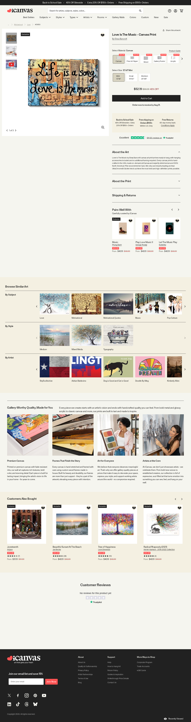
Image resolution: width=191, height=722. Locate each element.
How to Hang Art (114, 666)
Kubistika (162, 245)
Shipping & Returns (124, 195)
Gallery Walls (118, 17)
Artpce (10, 549)
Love (29, 24)
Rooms (100, 17)
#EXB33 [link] (37, 24)
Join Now (51, 681)
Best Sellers (28, 17)
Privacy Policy (83, 670)
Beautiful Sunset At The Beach (67, 546)
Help (109, 662)
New (156, 17)
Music (115, 242)
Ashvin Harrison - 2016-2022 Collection (159, 549)
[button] (118, 59)
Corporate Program (144, 662)
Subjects (43, 17)
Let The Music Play (168, 242)
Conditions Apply (167, 125)
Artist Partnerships (85, 674)
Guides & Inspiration (115, 674)
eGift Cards (141, 670)
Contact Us (111, 682)
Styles (59, 17)
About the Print (121, 181)
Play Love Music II (144, 242)
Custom (145, 17)
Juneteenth (12, 546)
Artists (86, 17)
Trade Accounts (143, 666)
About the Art (120, 152)
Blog (79, 682)
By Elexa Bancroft (119, 39)
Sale (166, 17)
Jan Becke (57, 549)
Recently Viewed (175, 718)
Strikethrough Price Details (118, 678)
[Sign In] (175, 10)
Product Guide (174, 51)
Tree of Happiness (107, 546)
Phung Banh (117, 245)
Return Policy (112, 670)
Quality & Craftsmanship (87, 666)
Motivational (18, 24)
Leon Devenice (104, 549)
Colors (133, 17)
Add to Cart (146, 98)
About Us (81, 662)
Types (72, 17)
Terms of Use (83, 678)
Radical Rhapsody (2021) (155, 546)
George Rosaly (141, 245)
